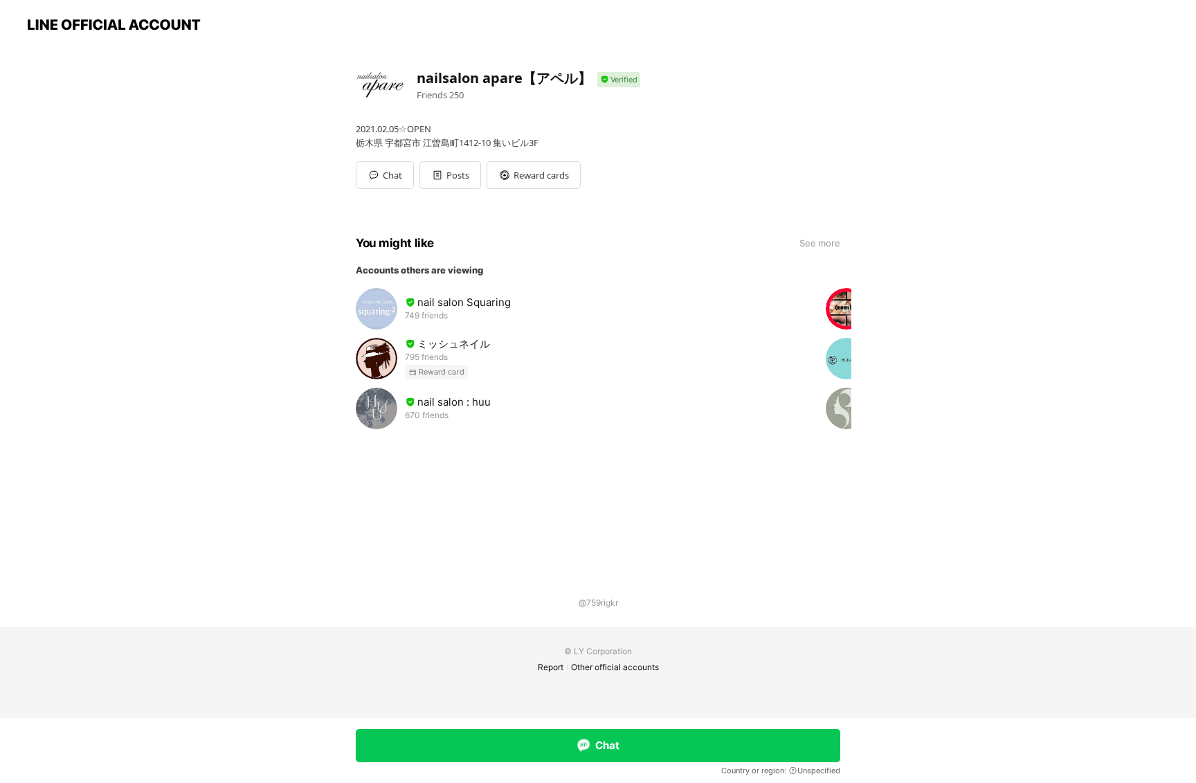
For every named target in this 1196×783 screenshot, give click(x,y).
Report (550, 667)
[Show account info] (618, 80)
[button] (450, 175)
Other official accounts (615, 667)
